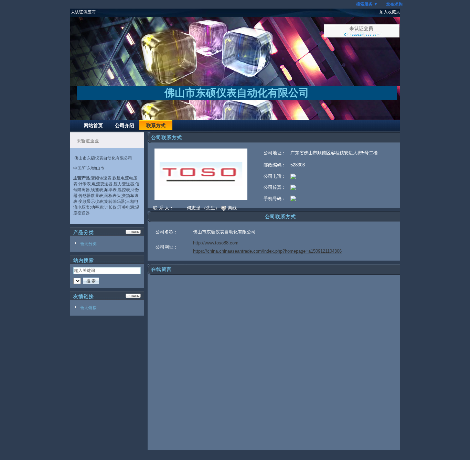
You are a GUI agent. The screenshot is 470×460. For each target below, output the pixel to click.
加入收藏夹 (390, 12)
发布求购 (394, 4)
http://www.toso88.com (215, 242)
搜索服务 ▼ (367, 4)
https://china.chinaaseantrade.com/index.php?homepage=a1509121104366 (267, 251)
